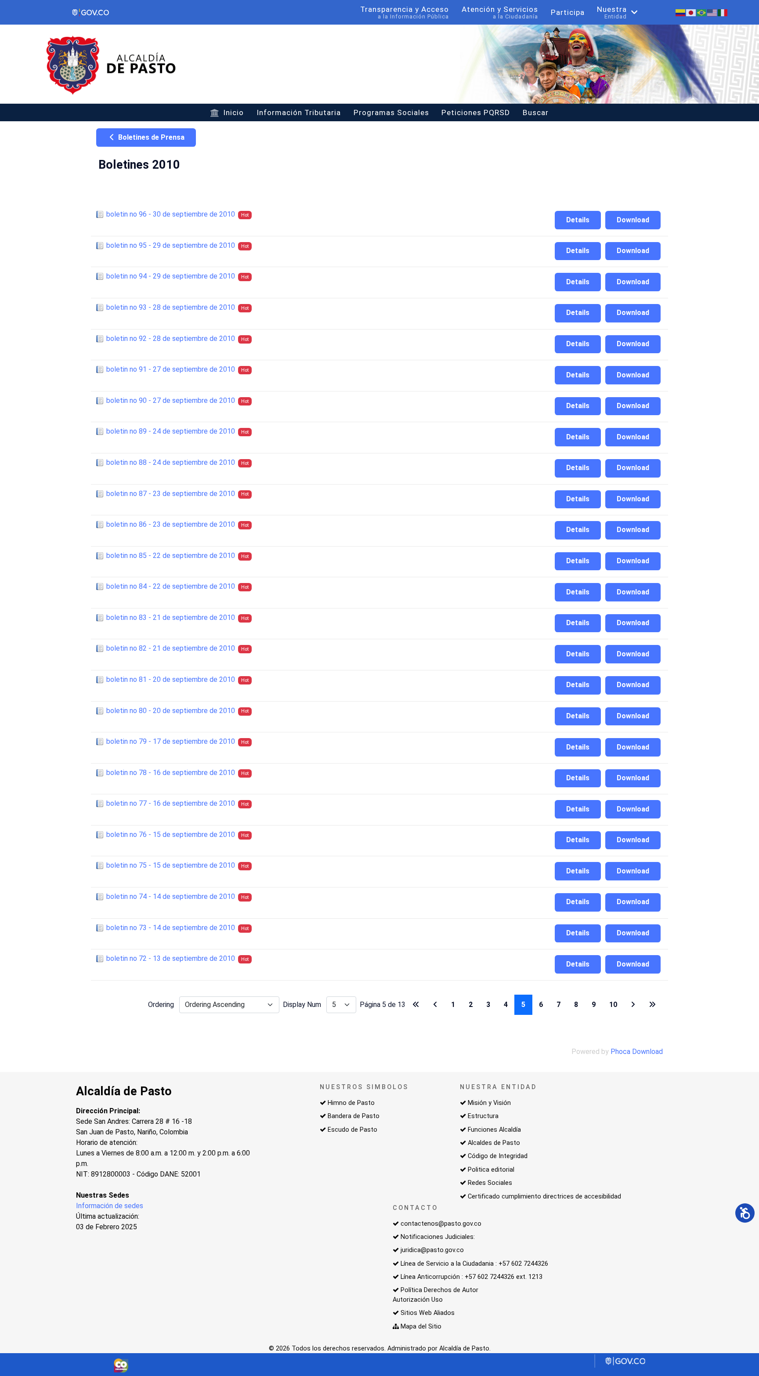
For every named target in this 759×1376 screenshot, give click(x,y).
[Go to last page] (652, 1005)
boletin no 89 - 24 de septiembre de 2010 (170, 431)
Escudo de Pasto (352, 1129)
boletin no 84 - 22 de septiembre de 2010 (170, 586)
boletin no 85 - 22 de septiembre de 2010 (170, 555)
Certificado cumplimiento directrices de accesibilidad (544, 1196)
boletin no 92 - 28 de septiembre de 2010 (170, 338)
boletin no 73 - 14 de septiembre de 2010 (170, 927)
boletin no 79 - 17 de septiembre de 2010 (170, 741)
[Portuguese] (702, 12)
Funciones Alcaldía (494, 1129)
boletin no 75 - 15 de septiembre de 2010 (170, 865)
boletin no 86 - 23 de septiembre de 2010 (170, 524)
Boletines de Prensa (150, 137)
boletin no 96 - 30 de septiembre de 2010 (170, 214)
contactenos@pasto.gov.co (441, 1224)
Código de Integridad (498, 1156)
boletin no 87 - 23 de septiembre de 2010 (170, 493)
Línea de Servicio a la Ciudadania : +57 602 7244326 (474, 1263)
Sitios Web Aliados (428, 1313)
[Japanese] (691, 12)
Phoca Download (637, 1051)
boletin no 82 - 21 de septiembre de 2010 (170, 648)
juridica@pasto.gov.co (432, 1250)
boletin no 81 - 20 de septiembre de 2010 (170, 679)
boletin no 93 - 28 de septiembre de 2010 (170, 307)
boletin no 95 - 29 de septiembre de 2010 (170, 245)
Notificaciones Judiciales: (438, 1237)
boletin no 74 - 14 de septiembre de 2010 (170, 896)
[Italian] (723, 12)
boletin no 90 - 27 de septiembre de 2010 (170, 400)
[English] (712, 12)
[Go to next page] (633, 1005)
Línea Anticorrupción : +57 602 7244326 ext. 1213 (471, 1277)
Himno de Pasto (351, 1103)
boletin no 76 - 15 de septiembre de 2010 (170, 834)
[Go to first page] (415, 1005)
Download (633, 220)
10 (613, 1004)
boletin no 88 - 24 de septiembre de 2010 (170, 462)
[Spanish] (681, 12)
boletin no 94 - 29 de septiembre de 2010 (170, 276)
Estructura (483, 1116)
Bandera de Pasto (354, 1116)
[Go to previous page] (435, 1005)
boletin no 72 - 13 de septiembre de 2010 (170, 958)
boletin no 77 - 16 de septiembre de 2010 (170, 803)
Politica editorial (491, 1169)
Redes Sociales (490, 1183)
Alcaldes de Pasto (494, 1143)
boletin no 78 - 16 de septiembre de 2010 (170, 772)
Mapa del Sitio (421, 1326)
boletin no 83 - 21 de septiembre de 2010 (170, 617)
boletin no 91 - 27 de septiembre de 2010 (170, 369)
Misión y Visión (489, 1103)
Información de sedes (109, 1206)
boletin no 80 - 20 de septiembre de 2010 (170, 710)
